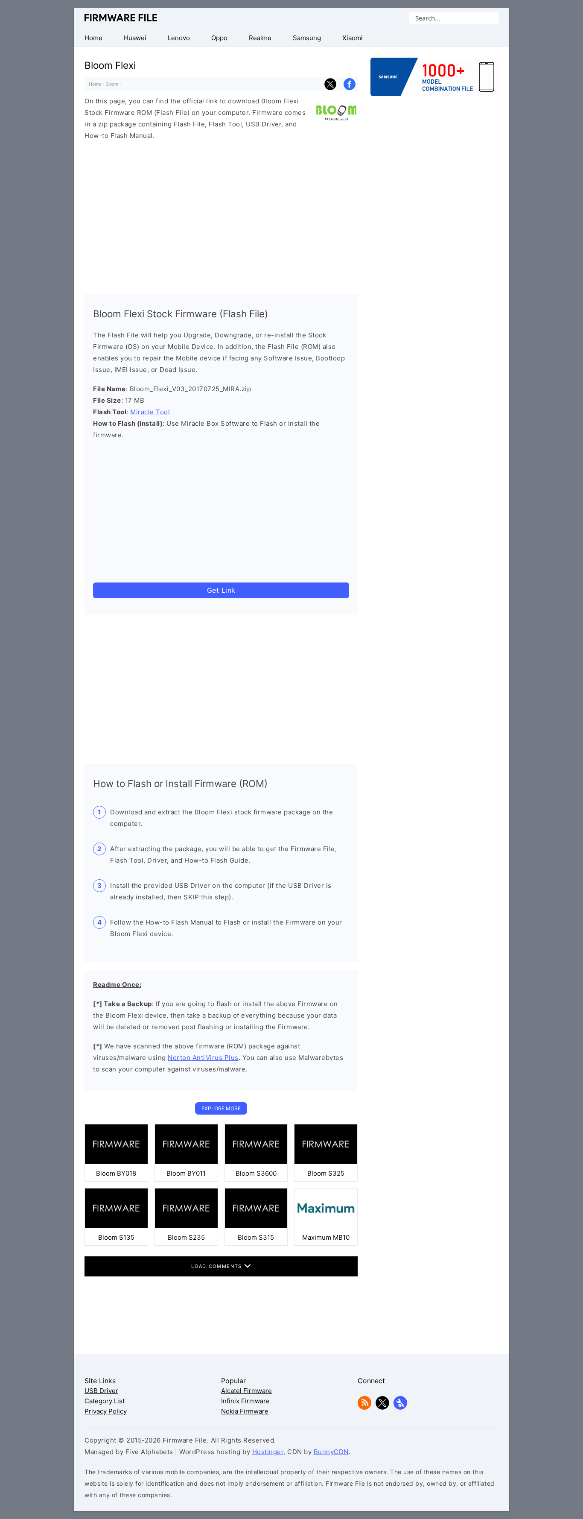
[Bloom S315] (256, 1226)
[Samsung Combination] (434, 81)
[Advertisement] (221, 215)
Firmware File (121, 17)
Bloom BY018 (116, 1173)
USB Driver (101, 1391)
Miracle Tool (150, 412)
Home (95, 84)
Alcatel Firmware (246, 1391)
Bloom (111, 84)
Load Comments (217, 1266)
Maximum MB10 (326, 1237)
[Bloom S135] (116, 1226)
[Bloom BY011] (186, 1162)
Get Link (221, 590)
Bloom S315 (256, 1237)
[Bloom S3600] (256, 1162)
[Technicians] (400, 1407)
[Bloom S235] (186, 1226)
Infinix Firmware (245, 1401)
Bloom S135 (116, 1237)
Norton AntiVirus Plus (203, 1058)
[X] (382, 1407)
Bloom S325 (325, 1173)
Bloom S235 (186, 1237)
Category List (105, 1401)
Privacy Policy (106, 1411)
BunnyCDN (331, 1452)
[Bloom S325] (325, 1162)
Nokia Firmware (244, 1411)
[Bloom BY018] (116, 1162)
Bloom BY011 (186, 1173)
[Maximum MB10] (325, 1226)
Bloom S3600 (256, 1173)
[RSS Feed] (364, 1407)
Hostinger (268, 1452)
